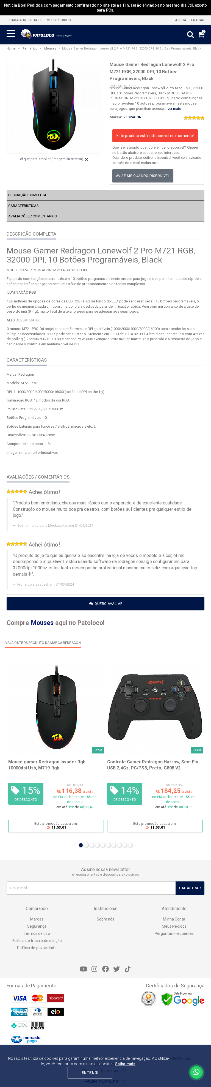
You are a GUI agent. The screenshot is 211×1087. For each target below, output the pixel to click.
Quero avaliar (108, 604)
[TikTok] (127, 969)
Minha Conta (174, 919)
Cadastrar (190, 888)
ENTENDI (90, 1072)
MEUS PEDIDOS (58, 20)
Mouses (50, 48)
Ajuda (180, 20)
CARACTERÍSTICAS (23, 206)
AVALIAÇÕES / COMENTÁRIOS (32, 216)
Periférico (30, 48)
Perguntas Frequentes (174, 933)
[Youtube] (83, 969)
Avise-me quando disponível (143, 176)
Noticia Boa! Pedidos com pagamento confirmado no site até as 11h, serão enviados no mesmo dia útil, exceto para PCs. (105, 7)
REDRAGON (132, 117)
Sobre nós (106, 919)
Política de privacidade (36, 948)
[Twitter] (116, 969)
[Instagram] (94, 969)
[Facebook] (105, 969)
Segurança (36, 926)
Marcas (36, 919)
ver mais (174, 108)
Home (11, 48)
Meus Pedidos (174, 926)
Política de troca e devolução (37, 940)
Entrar (197, 20)
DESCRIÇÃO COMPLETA (27, 195)
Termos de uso (37, 933)
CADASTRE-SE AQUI (25, 20)
